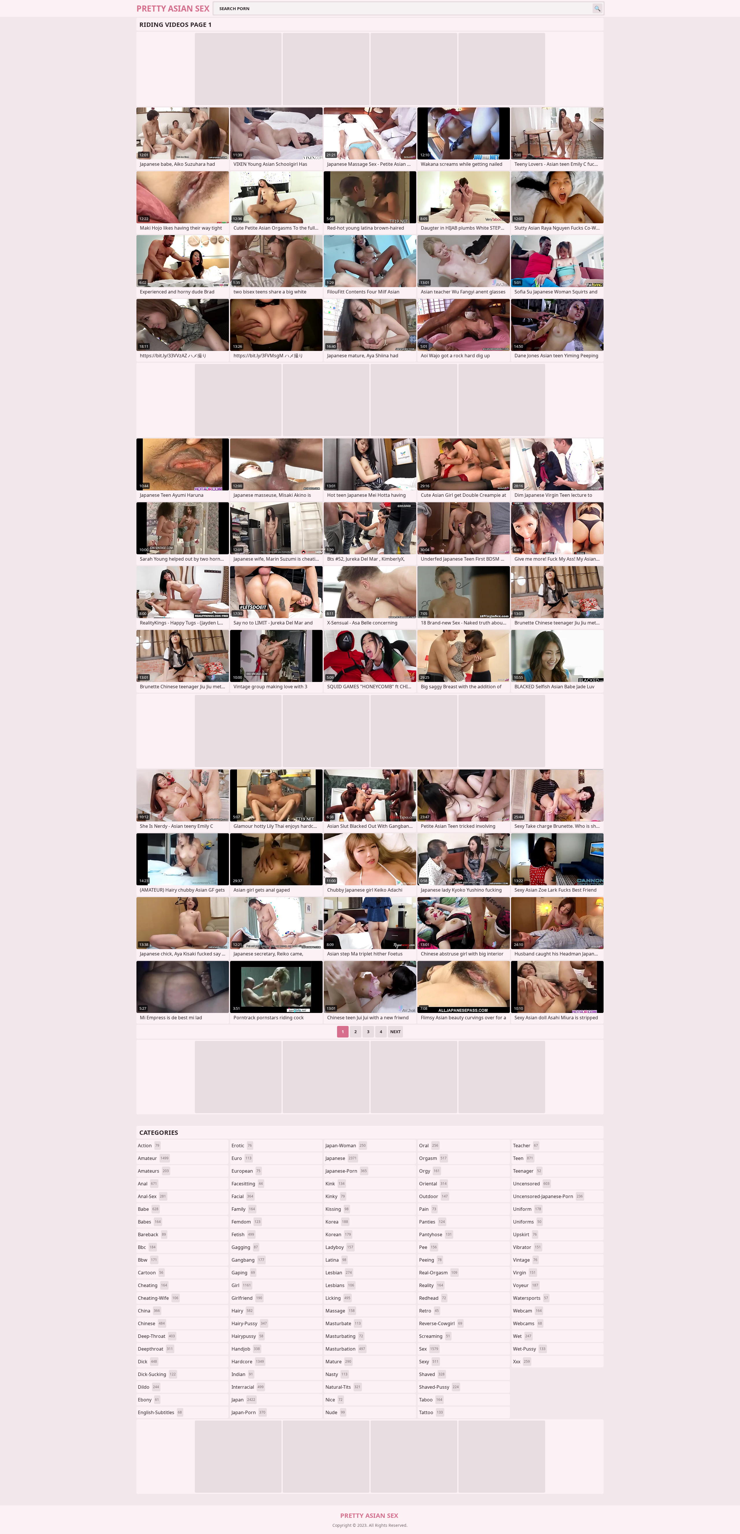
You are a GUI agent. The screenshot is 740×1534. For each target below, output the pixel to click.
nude (335, 1412)
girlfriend (247, 1298)
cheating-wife (158, 1298)
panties (432, 1222)
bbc (147, 1247)
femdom (246, 1222)
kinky (335, 1196)
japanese (341, 1158)
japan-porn (248, 1412)
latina (335, 1260)
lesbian (338, 1272)
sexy (429, 1361)
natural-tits (342, 1387)
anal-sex (152, 1196)
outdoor (433, 1196)
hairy (242, 1311)
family (243, 1209)
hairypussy (247, 1336)
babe (148, 1209)
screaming (434, 1336)
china (149, 1311)
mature (338, 1361)
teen (523, 1158)
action (148, 1145)
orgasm (433, 1158)
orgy (429, 1171)
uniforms (527, 1222)
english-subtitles (160, 1412)
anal (147, 1183)
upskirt (525, 1234)
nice (334, 1400)
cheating (152, 1285)
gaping (243, 1272)
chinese (151, 1323)
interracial (248, 1387)
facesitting (247, 1183)
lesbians (339, 1285)
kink (335, 1183)
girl (241, 1285)
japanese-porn (346, 1171)
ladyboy (339, 1247)
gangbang (248, 1260)
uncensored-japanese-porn (548, 1196)
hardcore (248, 1361)
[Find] (597, 8)
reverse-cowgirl (440, 1323)
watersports (530, 1298)
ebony (148, 1400)
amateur (153, 1158)
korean (338, 1234)
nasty (336, 1374)
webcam (527, 1311)
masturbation (345, 1349)
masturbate (343, 1323)
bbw (147, 1260)
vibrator (527, 1247)
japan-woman (345, 1145)
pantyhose (435, 1234)
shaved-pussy (439, 1387)
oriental (433, 1183)
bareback (152, 1234)
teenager (527, 1171)
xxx (521, 1361)
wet (522, 1336)
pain (427, 1209)
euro (241, 1158)
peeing (430, 1260)
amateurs (153, 1171)
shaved (432, 1374)
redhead (432, 1298)
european (246, 1171)
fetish (243, 1234)
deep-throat (156, 1336)
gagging (245, 1247)
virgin (524, 1272)
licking (337, 1298)
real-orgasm (438, 1272)
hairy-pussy (249, 1323)
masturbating (344, 1336)
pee (428, 1247)
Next (395, 1031)
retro (429, 1311)
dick (147, 1361)
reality (431, 1285)
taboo (430, 1400)
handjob (246, 1349)
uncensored (531, 1183)
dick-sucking (157, 1374)
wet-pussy (529, 1349)
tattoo (431, 1412)
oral (428, 1145)
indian (242, 1374)
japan (243, 1400)
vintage (525, 1260)
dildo (148, 1387)
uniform (527, 1209)
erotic (242, 1145)
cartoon (150, 1272)
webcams (527, 1323)
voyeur (525, 1285)
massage (340, 1311)
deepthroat (155, 1349)
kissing (337, 1209)
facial (242, 1196)
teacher (525, 1145)
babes (149, 1222)
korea (336, 1222)
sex (428, 1349)
